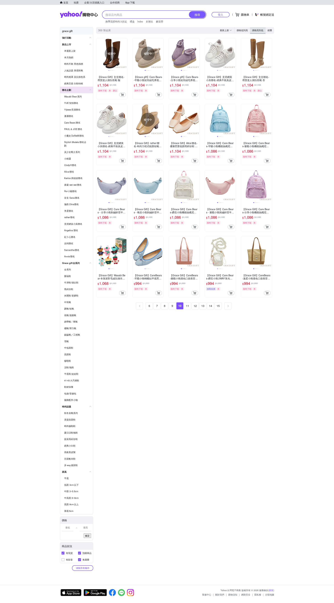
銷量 (270, 30)
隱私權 (257, 594)
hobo (140, 21)
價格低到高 (242, 30)
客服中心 (206, 594)
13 (202, 306)
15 (218, 306)
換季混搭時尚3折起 (116, 21)
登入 (220, 14)
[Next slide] (125, 53)
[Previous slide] (98, 53)
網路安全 (245, 594)
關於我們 (219, 594)
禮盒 (132, 21)
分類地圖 (269, 594)
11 (187, 306)
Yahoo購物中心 (79, 14)
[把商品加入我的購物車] (122, 94)
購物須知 (232, 594)
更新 (271, 590)
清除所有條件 (82, 568)
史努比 (149, 21)
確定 (87, 535)
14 (210, 306)
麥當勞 (159, 21)
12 (195, 306)
